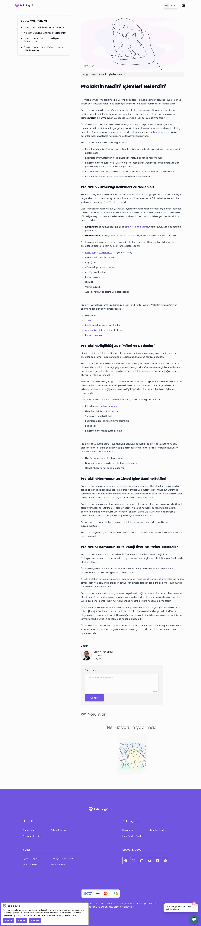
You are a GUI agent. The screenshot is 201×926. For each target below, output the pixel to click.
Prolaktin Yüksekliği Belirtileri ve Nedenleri (44, 27)
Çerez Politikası (30, 864)
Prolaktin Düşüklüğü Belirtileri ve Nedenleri (45, 32)
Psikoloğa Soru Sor (32, 836)
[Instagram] (141, 860)
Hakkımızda (127, 830)
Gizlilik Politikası (58, 864)
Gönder (94, 697)
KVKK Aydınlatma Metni (62, 858)
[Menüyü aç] (183, 5)
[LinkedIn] (157, 860)
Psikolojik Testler (58, 830)
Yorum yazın (91, 670)
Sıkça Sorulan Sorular (132, 836)
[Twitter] (133, 860)
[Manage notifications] (194, 903)
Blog (85, 74)
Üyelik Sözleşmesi (31, 858)
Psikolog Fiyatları (158, 830)
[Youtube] (149, 860)
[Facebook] (125, 860)
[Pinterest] (165, 860)
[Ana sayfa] (25, 5)
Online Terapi (29, 830)
